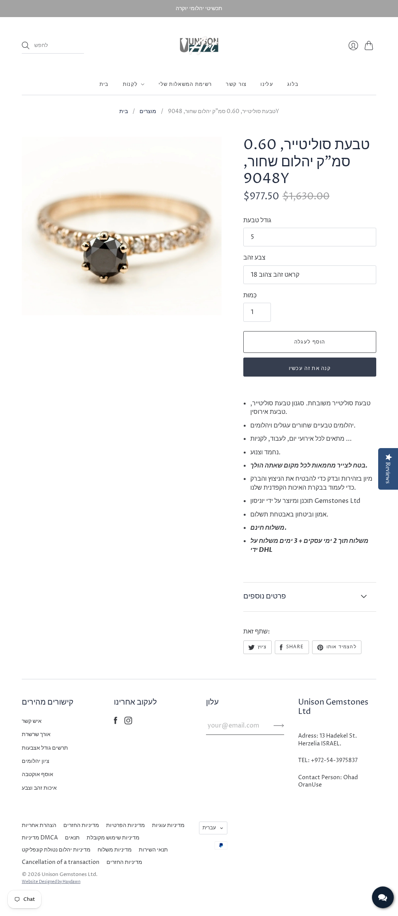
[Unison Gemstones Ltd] (199, 45)
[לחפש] (26, 45)
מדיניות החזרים (81, 825)
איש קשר (32, 721)
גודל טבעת (257, 220)
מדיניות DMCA (40, 837)
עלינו (266, 84)
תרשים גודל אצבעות (45, 748)
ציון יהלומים (35, 761)
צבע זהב (254, 257)
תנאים (72, 837)
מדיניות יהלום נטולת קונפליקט (56, 849)
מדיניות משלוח (115, 849)
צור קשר (236, 84)
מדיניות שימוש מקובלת (113, 837)
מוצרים (148, 111)
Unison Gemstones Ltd (69, 874)
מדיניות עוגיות (168, 825)
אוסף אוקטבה (37, 774)
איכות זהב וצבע (39, 788)
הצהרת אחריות (39, 825)
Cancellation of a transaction (61, 862)
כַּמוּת (250, 295)
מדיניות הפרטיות (125, 825)
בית (104, 84)
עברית (209, 827)
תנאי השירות (153, 849)
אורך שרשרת (36, 734)
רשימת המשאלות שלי (185, 84)
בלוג (292, 84)
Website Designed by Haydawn (51, 882)
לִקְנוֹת (130, 84)
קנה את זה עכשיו (310, 368)
